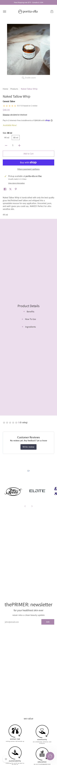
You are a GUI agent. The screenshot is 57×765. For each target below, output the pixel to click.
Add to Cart (28, 153)
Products (14, 89)
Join (48, 622)
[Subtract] (6, 145)
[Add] (19, 145)
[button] (52, 11)
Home (5, 89)
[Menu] (4, 11)
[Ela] (37, 490)
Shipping (6, 115)
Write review (28, 447)
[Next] (32, 506)
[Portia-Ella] (28, 11)
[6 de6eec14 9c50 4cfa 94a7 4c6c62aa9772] (13, 490)
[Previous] (25, 506)
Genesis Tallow (9, 101)
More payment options (28, 169)
